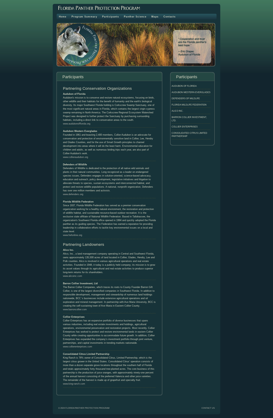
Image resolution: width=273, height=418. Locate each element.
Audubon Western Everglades (191, 92)
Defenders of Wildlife (186, 98)
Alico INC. (177, 111)
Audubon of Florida (184, 86)
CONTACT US (208, 408)
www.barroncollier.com (75, 309)
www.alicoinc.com (72, 276)
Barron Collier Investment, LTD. (189, 119)
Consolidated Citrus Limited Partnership (189, 134)
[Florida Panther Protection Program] (96, 11)
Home (62, 16)
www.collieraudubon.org (75, 157)
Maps (154, 16)
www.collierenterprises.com (77, 346)
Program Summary (84, 16)
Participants (110, 16)
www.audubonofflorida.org (76, 123)
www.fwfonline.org (72, 235)
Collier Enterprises (185, 126)
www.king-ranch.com (74, 383)
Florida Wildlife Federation (189, 104)
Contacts (169, 16)
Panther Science (135, 16)
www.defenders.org (73, 194)
